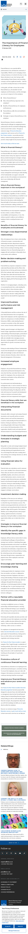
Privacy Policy (5, 887)
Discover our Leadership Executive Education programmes (14, 734)
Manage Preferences (14, 930)
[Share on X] (14, 57)
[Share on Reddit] (24, 57)
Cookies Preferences (8, 892)
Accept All (7, 926)
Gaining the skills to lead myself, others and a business (13, 799)
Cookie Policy (5, 922)
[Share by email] (2, 59)
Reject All (20, 926)
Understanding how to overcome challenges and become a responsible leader (13, 772)
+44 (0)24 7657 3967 (6, 874)
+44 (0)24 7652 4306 (6, 864)
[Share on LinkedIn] (20, 57)
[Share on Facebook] (17, 57)
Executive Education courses (11, 631)
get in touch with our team (19, 711)
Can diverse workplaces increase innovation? (11, 831)
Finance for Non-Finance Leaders (11, 642)
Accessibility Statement (9, 882)
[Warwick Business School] (6, 4)
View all (5, 749)
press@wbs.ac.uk (5, 871)
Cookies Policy (6, 889)
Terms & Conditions (7, 884)
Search (21, 4)
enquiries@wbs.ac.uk (7, 861)
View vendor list (20, 921)
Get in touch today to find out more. (10, 143)
